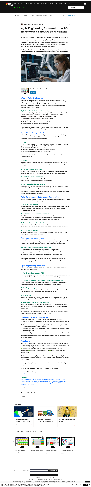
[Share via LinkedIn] (28, 392)
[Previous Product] (13, 442)
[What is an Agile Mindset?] (67, 411)
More (50, 15)
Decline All (78, 484)
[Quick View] (22, 442)
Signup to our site (33, 468)
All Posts (16, 15)
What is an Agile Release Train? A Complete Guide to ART (45, 420)
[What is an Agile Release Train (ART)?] (45, 411)
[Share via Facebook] (21, 392)
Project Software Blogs (32, 387)
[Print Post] (34, 392)
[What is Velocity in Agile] (24, 411)
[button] (85, 3)
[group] (45, 445)
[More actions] (69, 24)
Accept (85, 484)
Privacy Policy (44, 485)
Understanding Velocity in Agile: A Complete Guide (23, 420)
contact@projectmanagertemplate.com (50, 479)
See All (75, 404)
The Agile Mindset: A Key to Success (67, 420)
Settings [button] (72, 484)
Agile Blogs (25, 15)
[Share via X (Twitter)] (24, 392)
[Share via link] (31, 392)
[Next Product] (77, 442)
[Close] (89, 485)
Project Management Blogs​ (38, 15)
